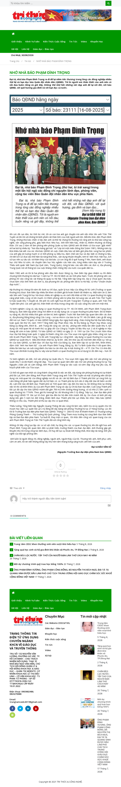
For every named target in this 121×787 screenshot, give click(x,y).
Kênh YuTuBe (32, 41)
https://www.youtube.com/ (36, 708)
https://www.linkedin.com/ (28, 708)
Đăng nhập (105, 488)
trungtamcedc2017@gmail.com (26, 702)
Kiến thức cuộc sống (55, 639)
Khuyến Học (96, 41)
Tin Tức (73, 41)
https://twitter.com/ (20, 708)
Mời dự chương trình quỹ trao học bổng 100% (38, 564)
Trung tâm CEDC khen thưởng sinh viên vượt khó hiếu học (45, 544)
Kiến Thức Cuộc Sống (54, 41)
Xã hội (48, 655)
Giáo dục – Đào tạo (43, 49)
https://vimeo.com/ (12, 715)
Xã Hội (14, 49)
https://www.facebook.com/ (12, 708)
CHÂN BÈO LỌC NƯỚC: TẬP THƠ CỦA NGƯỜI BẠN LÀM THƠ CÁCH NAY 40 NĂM (55, 555)
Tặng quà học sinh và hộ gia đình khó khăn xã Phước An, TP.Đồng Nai (51, 549)
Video (84, 41)
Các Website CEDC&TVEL (57, 623)
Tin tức (49, 644)
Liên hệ (25, 49)
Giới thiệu (16, 41)
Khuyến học (51, 633)
